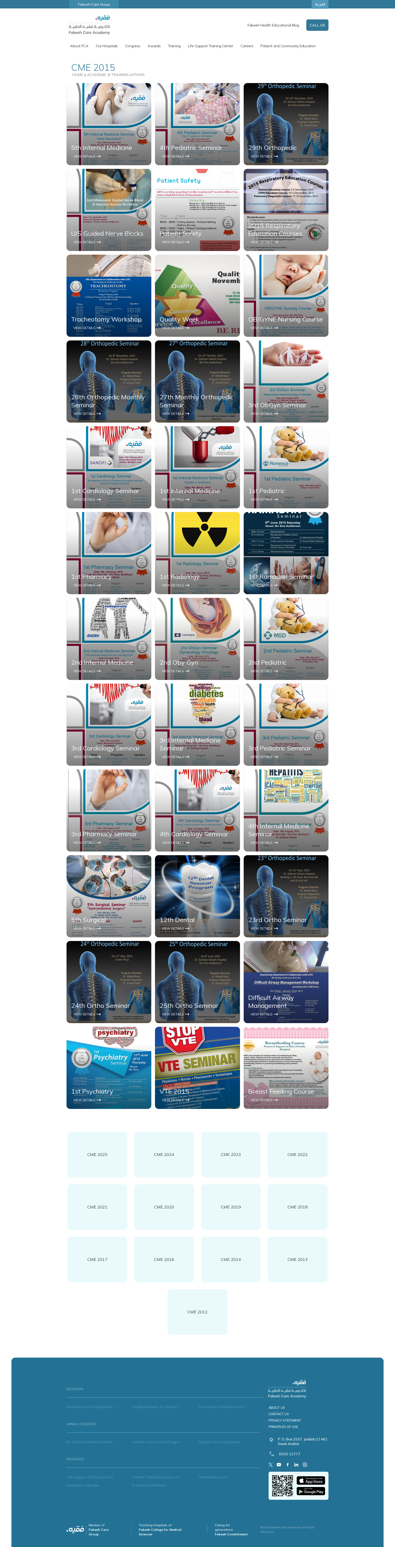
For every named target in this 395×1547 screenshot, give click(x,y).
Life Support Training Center (210, 46)
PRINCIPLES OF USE (283, 1427)
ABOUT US (277, 1408)
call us (317, 25)
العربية (320, 4)
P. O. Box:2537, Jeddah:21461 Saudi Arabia (303, 1441)
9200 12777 (289, 1454)
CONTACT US (279, 1414)
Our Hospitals (107, 46)
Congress (132, 46)
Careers (246, 46)
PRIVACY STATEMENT (285, 1420)
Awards (154, 46)
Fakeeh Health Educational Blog (273, 25)
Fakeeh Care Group (94, 4)
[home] (89, 25)
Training (174, 46)
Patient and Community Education (288, 46)
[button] (79, 45)
